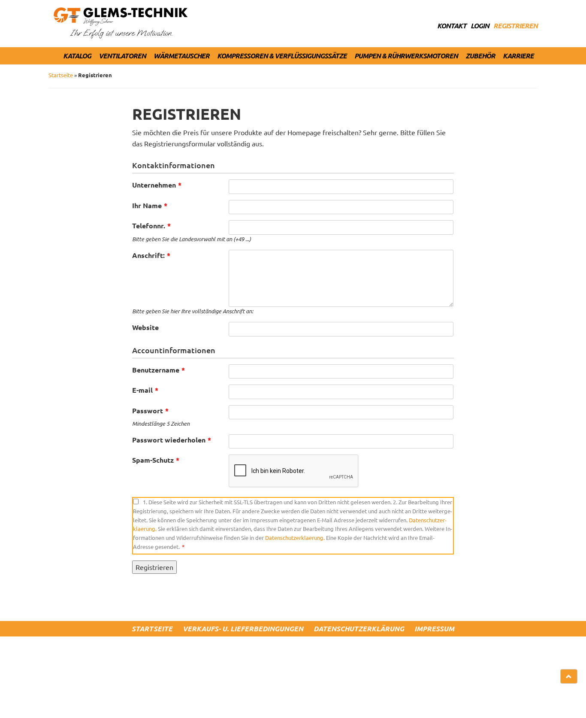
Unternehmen (156, 184)
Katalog (77, 55)
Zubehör (480, 55)
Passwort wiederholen (171, 439)
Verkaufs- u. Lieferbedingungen (243, 628)
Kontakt (451, 25)
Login (480, 25)
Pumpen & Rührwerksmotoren (406, 55)
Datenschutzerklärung (359, 628)
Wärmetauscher (181, 55)
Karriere (518, 55)
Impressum (434, 628)
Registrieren (515, 25)
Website (145, 327)
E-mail (145, 389)
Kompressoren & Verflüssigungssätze (282, 55)
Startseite (60, 75)
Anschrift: (151, 255)
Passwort (150, 410)
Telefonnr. (151, 225)
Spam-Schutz (155, 459)
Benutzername (158, 369)
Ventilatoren (122, 55)
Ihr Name (149, 205)
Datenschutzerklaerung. (295, 537)
